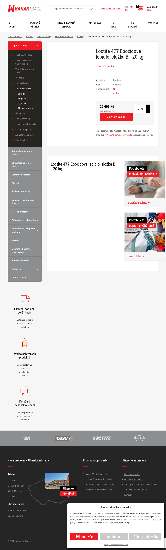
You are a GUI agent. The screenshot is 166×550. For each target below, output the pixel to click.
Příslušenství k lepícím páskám (23, 230)
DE (126, 10)
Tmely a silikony (22, 118)
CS (126, 7)
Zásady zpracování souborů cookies (141, 484)
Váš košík (152, 8)
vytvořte (128, 135)
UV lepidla (20, 113)
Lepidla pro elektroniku (25, 124)
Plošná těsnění (22, 83)
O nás (113, 24)
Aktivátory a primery (24, 135)
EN (131, 7)
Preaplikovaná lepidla (66, 24)
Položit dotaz (135, 256)
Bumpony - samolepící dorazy (23, 202)
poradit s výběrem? (141, 225)
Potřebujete (136, 168)
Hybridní (22, 103)
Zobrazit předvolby (146, 536)
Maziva (15, 240)
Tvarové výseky (35, 24)
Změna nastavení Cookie (135, 489)
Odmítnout (114, 536)
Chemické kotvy (25, 108)
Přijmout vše (84, 536)
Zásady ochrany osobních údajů (116, 545)
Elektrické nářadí (20, 260)
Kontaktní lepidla (23, 129)
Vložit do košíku (116, 117)
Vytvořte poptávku (137, 202)
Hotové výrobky (20, 211)
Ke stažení (132, 24)
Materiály (95, 22)
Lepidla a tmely (20, 45)
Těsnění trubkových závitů (24, 71)
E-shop (11, 24)
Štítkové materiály (21, 191)
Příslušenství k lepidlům (24, 220)
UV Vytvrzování (19, 277)
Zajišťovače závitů (23, 55)
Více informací (104, 66)
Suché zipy (17, 269)
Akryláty (22, 98)
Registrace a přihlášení (110, 8)
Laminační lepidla (21, 174)
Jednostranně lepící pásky (22, 153)
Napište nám (113, 135)
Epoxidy (21, 94)
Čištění (15, 183)
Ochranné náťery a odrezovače (21, 250)
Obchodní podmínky (133, 479)
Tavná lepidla (21, 140)
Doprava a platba (132, 474)
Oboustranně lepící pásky (21, 165)
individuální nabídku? (143, 174)
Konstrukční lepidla (24, 88)
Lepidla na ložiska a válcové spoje (24, 62)
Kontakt (153, 22)
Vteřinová (19, 78)
